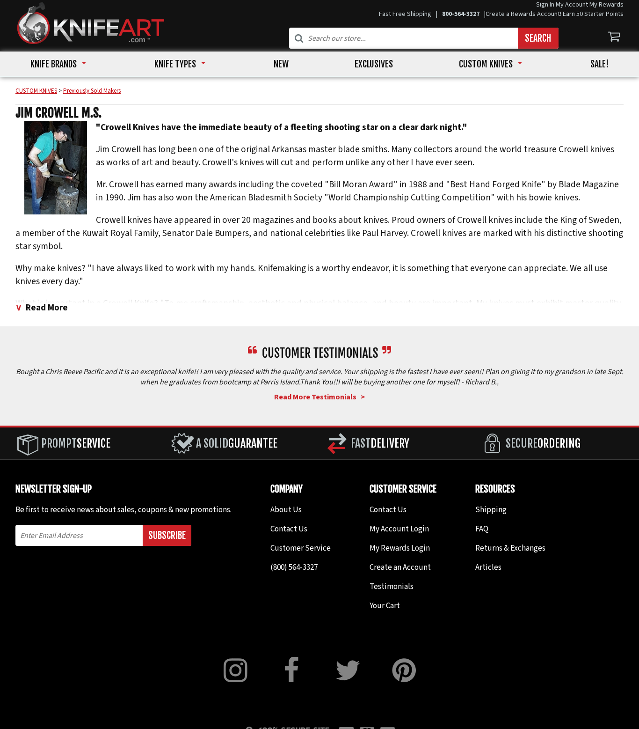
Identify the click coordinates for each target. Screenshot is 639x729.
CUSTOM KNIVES (486, 64)
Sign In (545, 4)
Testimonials (392, 586)
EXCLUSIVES (374, 64)
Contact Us (288, 529)
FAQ (481, 529)
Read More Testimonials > (319, 397)
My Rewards (606, 4)
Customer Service (300, 548)
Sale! (599, 64)
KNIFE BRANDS (53, 64)
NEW (281, 64)
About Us (286, 509)
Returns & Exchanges (510, 548)
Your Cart (385, 605)
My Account (572, 4)
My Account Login (399, 529)
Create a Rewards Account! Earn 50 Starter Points (555, 14)
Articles (488, 567)
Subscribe (167, 535)
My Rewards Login (400, 548)
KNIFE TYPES (175, 64)
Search (538, 38)
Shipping (491, 509)
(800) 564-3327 (294, 567)
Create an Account (400, 567)
